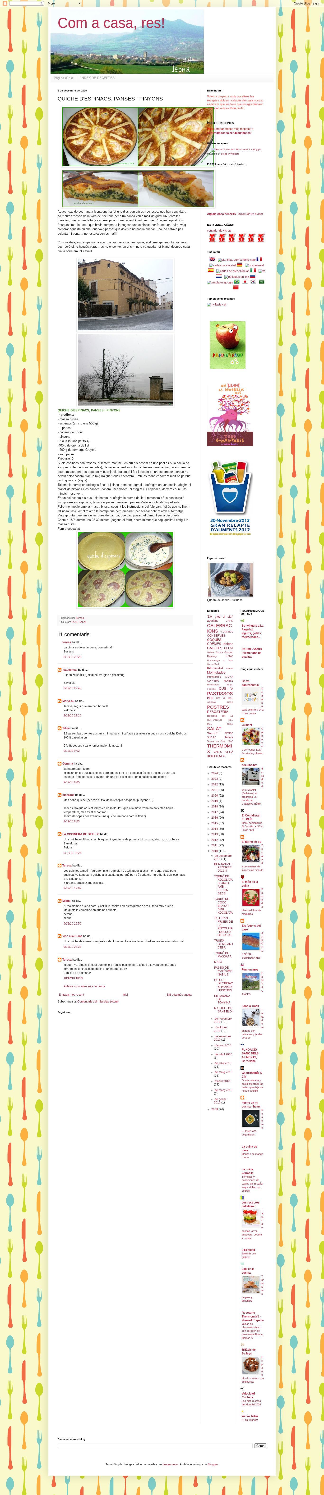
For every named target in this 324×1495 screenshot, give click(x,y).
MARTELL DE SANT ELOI (223, 1010)
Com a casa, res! (111, 23)
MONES (228, 680)
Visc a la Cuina (72, 936)
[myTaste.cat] (216, 304)
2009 (215, 1109)
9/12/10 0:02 (72, 750)
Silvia (66, 728)
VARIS (218, 752)
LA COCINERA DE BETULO (80, 834)
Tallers (229, 737)
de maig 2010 (223, 1072)
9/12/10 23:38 (72, 946)
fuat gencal (69, 669)
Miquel (66, 900)
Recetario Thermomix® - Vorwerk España (253, 1316)
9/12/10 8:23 (72, 821)
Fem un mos (250, 969)
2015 (215, 823)
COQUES (214, 640)
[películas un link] (236, 276)
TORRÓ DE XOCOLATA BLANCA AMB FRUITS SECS (223, 885)
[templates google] (220, 282)
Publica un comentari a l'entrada (84, 986)
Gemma (67, 763)
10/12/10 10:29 (73, 978)
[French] (260, 259)
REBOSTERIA (217, 712)
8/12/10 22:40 (72, 688)
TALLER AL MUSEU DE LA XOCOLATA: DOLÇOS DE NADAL (223, 926)
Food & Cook (250, 1006)
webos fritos (250, 1416)
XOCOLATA (216, 756)
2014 (215, 828)
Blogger (213, 1464)
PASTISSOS (220, 693)
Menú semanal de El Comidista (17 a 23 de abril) (252, 826)
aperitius (212, 620)
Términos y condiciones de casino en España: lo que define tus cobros (252, 1183)
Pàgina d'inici (64, 78)
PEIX (210, 698)
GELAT (228, 648)
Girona (219, 652)
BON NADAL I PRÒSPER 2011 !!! (223, 867)
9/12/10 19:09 (72, 888)
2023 (215, 778)
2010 (215, 851)
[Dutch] (220, 276)
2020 (215, 795)
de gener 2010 (220, 1101)
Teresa (67, 865)
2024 (215, 773)
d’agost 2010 (223, 1045)
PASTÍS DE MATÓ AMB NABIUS (223, 971)
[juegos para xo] (262, 271)
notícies (211, 689)
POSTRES (218, 707)
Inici (125, 994)
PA (231, 688)
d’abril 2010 (222, 1081)
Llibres (229, 668)
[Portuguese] (237, 282)
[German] (240, 265)
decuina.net (249, 765)
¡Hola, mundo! (250, 1419)
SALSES (212, 733)
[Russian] (253, 276)
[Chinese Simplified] (237, 288)
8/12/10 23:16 (72, 715)
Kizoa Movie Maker (250, 214)
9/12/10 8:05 (72, 782)
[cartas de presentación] (233, 271)
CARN (229, 620)
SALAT (83, 621)
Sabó (230, 724)
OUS (74, 621)
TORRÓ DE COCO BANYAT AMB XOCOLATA (223, 905)
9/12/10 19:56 (72, 923)
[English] (213, 259)
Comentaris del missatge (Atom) (98, 1001)
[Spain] (212, 271)
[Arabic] (262, 282)
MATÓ (218, 962)
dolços (228, 644)
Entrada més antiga (179, 994)
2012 (215, 840)
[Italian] (254, 271)
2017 (215, 812)
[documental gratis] (254, 265)
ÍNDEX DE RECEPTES (98, 78)
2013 (215, 834)
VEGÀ (229, 752)
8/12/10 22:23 (72, 657)
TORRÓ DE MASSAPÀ (222, 955)
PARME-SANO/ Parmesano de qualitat (252, 652)
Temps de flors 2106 (220, 741)
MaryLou (68, 701)
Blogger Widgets (230, 153)
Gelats (210, 652)
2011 (215, 845)
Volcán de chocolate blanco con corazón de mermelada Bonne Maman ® (252, 1330)
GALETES (214, 648)
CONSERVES (216, 635)
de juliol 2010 (223, 1054)
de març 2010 (223, 1090)
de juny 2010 (223, 1063)
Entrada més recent (71, 994)
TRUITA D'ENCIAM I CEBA (223, 944)
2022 (215, 784)
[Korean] (254, 282)
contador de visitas (219, 230)
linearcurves (171, 1464)
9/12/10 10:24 (72, 853)
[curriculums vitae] (237, 259)
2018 (215, 806)
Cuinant (247, 725)
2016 (215, 817)
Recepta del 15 (220, 715)
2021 (215, 790)
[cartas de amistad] (222, 265)
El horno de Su (251, 841)
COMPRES (227, 631)
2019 (215, 801)
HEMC (229, 656)
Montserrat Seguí (220, 684)
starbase (68, 795)
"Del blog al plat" (220, 616)
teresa (66, 642)
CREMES (214, 644)
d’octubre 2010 (220, 1029)
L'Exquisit (248, 1250)
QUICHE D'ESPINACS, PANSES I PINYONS (223, 985)
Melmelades (216, 672)
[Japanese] (246, 282)
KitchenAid (215, 668)
